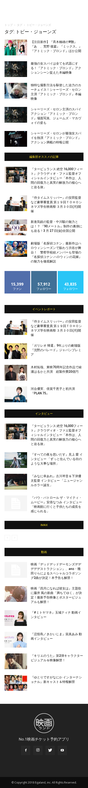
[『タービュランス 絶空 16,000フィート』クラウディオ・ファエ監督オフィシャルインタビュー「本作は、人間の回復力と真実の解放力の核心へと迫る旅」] (16, 175)
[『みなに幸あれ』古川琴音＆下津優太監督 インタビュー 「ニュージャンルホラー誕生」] (16, 482)
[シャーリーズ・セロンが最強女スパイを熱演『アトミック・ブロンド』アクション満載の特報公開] (16, 139)
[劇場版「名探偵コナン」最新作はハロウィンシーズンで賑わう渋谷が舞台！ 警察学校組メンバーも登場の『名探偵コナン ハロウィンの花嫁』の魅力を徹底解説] (16, 249)
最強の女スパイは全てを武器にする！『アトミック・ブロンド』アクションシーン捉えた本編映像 (56, 68)
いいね (17, 272)
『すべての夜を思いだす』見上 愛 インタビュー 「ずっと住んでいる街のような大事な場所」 (57, 459)
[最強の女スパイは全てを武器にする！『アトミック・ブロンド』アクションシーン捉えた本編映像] (16, 69)
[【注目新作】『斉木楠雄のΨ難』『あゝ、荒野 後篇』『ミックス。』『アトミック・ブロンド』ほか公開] (16, 47)
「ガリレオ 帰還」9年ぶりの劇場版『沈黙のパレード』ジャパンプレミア (56, 350)
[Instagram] (37, 750)
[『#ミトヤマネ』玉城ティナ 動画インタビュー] (16, 618)
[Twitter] (50, 750)
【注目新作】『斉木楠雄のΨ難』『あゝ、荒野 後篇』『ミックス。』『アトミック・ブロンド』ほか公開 (56, 46)
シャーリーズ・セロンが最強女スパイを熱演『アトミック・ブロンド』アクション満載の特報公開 (56, 137)
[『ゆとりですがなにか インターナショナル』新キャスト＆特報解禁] (16, 683)
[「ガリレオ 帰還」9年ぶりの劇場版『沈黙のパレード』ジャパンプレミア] (16, 351)
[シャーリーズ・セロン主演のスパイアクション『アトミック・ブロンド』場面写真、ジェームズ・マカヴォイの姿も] (16, 115)
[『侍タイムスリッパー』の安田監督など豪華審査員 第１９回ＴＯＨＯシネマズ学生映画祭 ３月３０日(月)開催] (16, 203)
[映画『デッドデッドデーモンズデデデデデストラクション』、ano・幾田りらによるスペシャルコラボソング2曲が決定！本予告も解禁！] (16, 570)
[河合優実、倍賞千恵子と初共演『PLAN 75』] (16, 394)
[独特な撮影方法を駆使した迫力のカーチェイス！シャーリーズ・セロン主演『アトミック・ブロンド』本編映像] (16, 91)
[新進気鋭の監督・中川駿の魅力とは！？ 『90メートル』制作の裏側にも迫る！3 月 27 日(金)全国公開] (16, 227)
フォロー (44, 272)
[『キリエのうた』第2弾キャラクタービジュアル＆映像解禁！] (16, 661)
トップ (9, 25)
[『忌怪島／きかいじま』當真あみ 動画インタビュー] (16, 640)
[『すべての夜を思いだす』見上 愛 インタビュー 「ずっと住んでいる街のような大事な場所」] (16, 460)
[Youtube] (62, 750)
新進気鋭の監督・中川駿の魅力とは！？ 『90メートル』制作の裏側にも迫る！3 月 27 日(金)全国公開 (56, 226)
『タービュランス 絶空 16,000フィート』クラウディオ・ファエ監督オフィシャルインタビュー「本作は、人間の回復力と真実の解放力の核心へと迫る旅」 (57, 178)
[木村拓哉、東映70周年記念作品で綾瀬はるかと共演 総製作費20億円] (16, 373)
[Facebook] (25, 750)
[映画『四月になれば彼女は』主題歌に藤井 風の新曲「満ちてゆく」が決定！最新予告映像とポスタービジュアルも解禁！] (16, 594)
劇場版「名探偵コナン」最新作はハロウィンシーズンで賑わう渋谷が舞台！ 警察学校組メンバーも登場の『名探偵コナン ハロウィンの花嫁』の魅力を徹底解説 (56, 252)
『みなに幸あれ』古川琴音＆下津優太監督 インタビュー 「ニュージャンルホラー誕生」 (57, 480)
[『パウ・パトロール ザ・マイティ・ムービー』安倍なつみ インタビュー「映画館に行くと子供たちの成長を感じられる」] (16, 503)
